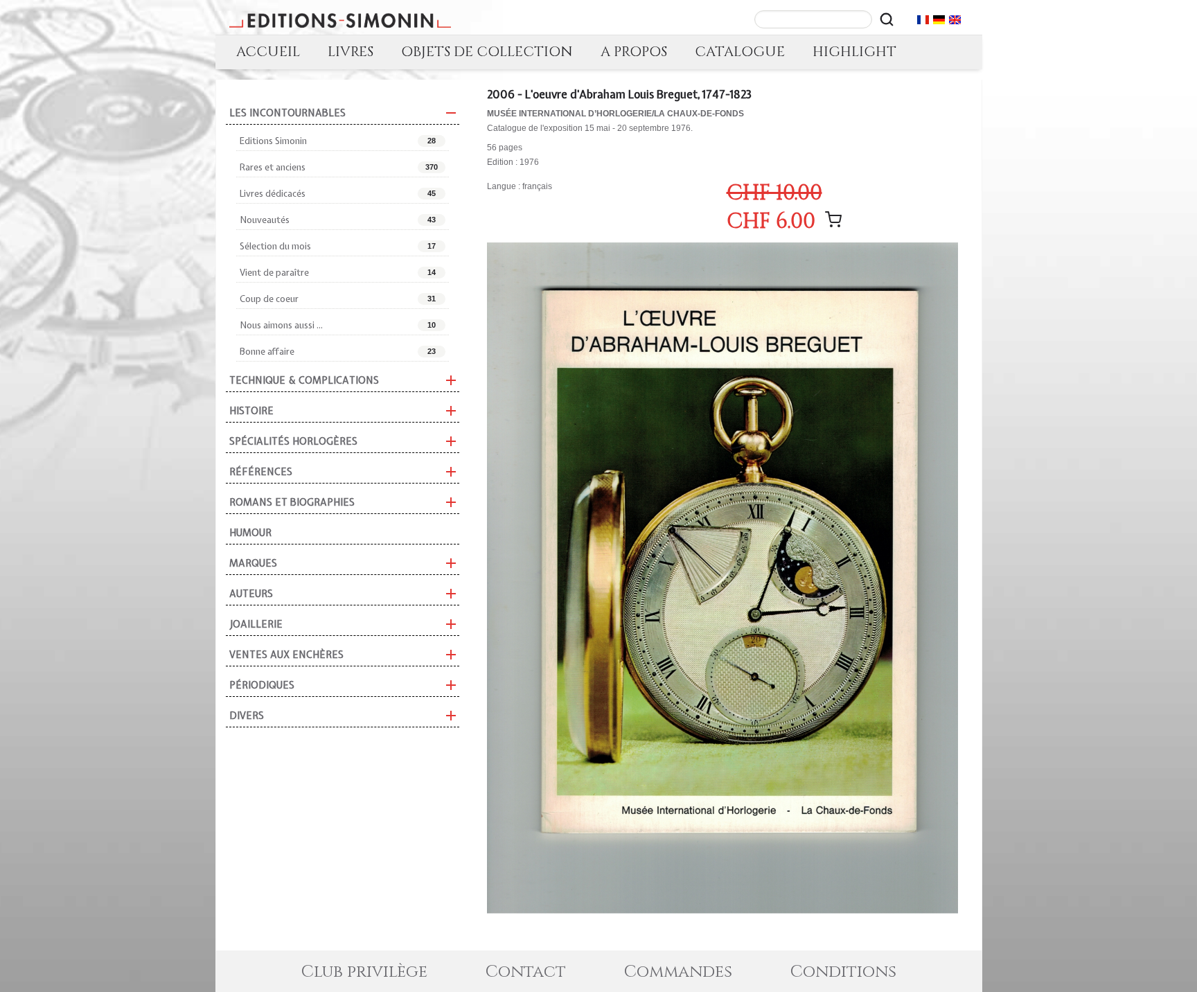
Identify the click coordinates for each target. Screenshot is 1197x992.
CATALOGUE (740, 51)
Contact (526, 972)
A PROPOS (634, 51)
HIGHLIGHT (854, 51)
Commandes (678, 972)
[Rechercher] (886, 19)
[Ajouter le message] (833, 219)
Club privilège (364, 972)
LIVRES (350, 51)
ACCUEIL (268, 51)
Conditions (843, 972)
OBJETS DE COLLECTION (487, 51)
